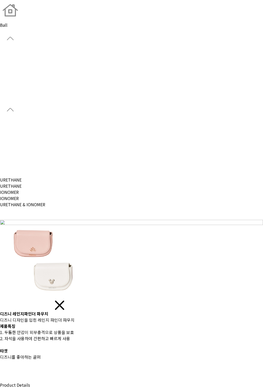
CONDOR (8, 130)
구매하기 (8, 379)
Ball (3, 65)
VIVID (5, 143)
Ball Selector (12, 124)
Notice (6, 96)
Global (6, 59)
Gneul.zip (9, 90)
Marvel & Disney (15, 167)
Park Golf (8, 84)
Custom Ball (12, 78)
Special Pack (12, 161)
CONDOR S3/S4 (14, 136)
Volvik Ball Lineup (17, 155)
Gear (4, 71)
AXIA (4, 149)
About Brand (12, 53)
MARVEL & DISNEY (17, 217)
